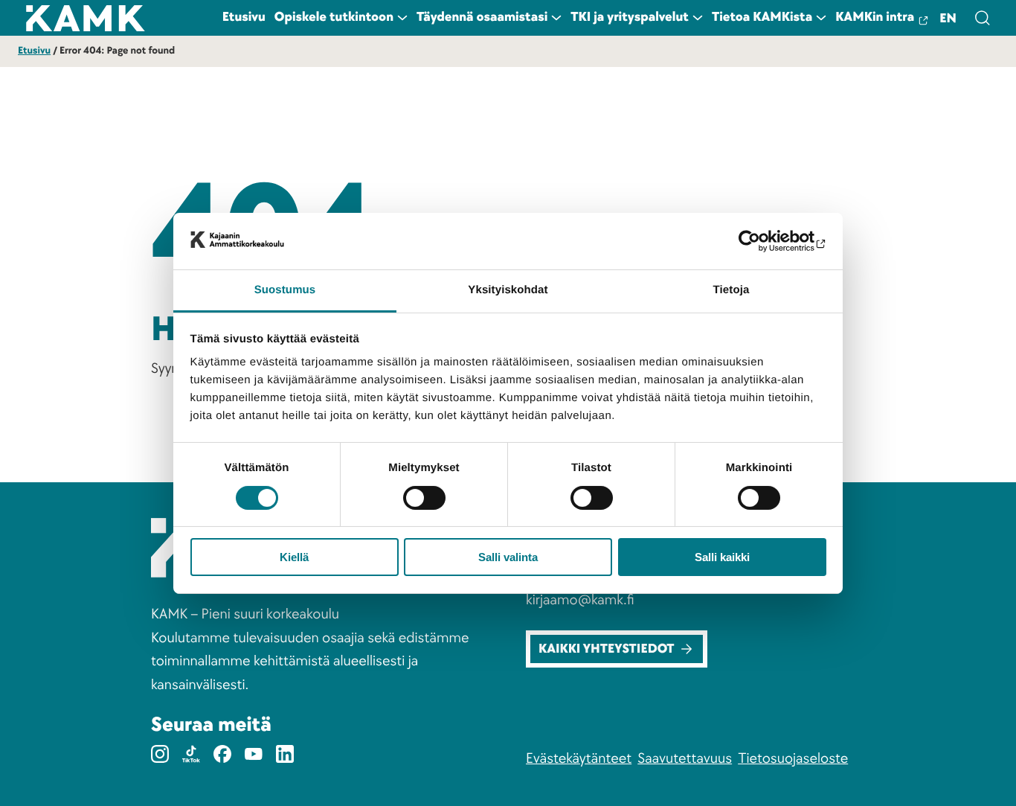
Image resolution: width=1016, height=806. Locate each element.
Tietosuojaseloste (793, 758)
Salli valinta (508, 557)
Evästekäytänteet (578, 758)
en (947, 19)
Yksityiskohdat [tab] (507, 290)
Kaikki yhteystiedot (606, 649)
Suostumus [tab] (285, 290)
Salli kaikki (722, 557)
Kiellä (294, 557)
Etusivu (34, 51)
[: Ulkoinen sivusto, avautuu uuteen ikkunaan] (761, 241)
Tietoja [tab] (731, 290)
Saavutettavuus (684, 758)
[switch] (424, 498)
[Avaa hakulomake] (981, 18)
